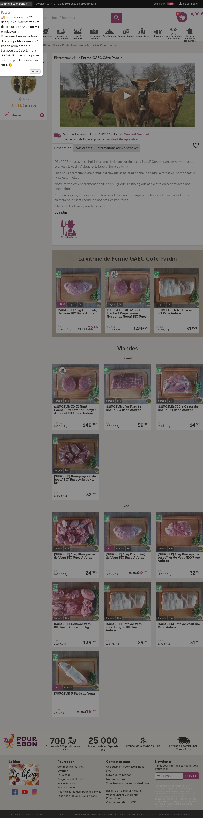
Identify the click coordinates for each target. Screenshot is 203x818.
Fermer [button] (35, 71)
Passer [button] (5, 12)
